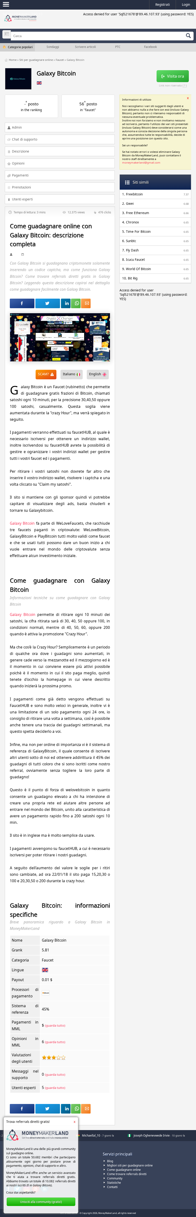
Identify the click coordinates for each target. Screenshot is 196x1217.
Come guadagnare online (124, 1170)
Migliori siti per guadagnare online (130, 1165)
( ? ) (185, 85)
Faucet (60, 60)
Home (13, 60)
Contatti (112, 1187)
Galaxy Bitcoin (22, 523)
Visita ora (175, 76)
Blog (110, 1161)
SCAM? (43, 374)
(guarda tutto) (55, 1025)
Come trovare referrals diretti (127, 1174)
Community (114, 1178)
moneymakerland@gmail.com (141, 162)
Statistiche (114, 1183)
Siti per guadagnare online (36, 60)
